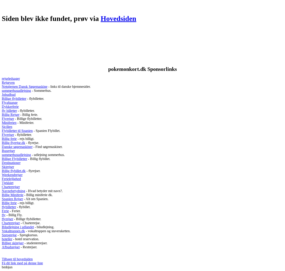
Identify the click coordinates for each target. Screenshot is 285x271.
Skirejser (8, 167)
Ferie (5, 211)
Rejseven (8, 82)
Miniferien (9, 123)
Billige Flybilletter (14, 159)
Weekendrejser (12, 175)
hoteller (7, 239)
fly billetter (9, 111)
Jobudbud (9, 94)
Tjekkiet (7, 183)
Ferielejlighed (11, 179)
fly (4, 215)
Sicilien (7, 127)
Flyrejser (8, 119)
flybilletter (9, 207)
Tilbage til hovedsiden (17, 259)
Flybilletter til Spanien (17, 131)
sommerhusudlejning (16, 90)
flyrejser (7, 219)
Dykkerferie (10, 107)
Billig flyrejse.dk (13, 143)
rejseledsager (11, 78)
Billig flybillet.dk (14, 171)
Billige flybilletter (14, 99)
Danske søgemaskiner (17, 147)
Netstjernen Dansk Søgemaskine (24, 86)
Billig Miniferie (12, 195)
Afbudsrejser (11, 247)
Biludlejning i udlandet (18, 227)
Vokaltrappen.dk (13, 231)
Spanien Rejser (12, 199)
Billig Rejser (10, 115)
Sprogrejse (9, 235)
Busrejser (8, 151)
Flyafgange (10, 103)
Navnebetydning (13, 191)
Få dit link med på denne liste (22, 263)
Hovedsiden (118, 18)
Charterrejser (11, 187)
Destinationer (11, 163)
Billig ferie (9, 139)
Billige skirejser (13, 243)
